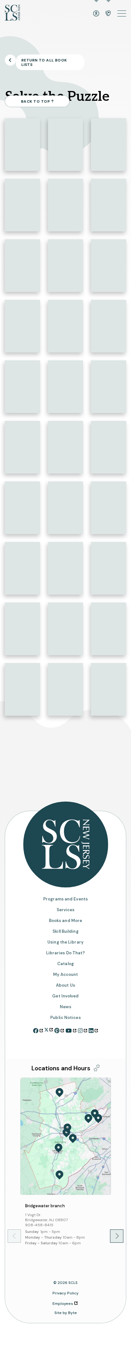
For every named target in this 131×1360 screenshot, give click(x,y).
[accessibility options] (96, 13)
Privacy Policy (65, 1293)
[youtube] (71, 1029)
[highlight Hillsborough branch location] (58, 1148)
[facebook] (38, 1029)
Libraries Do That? (65, 953)
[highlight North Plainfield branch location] (98, 1118)
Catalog (65, 964)
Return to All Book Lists (44, 62)
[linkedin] (93, 1029)
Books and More (65, 920)
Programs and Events (65, 899)
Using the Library (65, 942)
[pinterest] (59, 1029)
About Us (65, 985)
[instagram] (82, 1029)
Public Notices (65, 1017)
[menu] (121, 13)
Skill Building (65, 931)
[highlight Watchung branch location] (95, 1114)
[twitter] (49, 1029)
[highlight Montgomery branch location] (59, 1175)
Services (66, 909)
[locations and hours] (108, 13)
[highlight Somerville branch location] (66, 1133)
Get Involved (65, 996)
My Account (65, 974)
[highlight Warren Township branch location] (88, 1118)
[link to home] (12, 13)
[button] (112, 1236)
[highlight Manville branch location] (73, 1138)
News (65, 1007)
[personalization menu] (96, 1067)
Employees (62, 1303)
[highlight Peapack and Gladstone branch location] (59, 1093)
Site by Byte (65, 1312)
